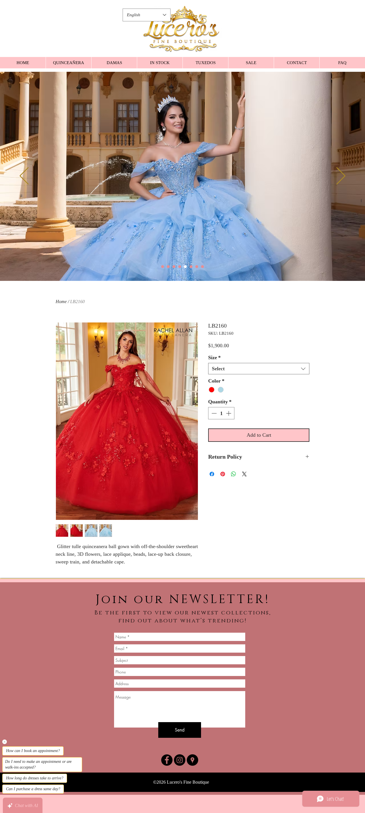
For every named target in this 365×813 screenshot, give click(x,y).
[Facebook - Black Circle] (167, 760)
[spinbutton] (221, 413)
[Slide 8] (202, 266)
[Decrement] (213, 413)
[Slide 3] (174, 266)
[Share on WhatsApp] (233, 474)
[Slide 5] (185, 266)
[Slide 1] (162, 266)
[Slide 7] (196, 266)
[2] (168, 266)
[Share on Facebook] (211, 474)
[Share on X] (244, 474)
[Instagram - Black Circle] (179, 760)
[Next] (340, 176)
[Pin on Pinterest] (222, 474)
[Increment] (229, 413)
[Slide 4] (179, 266)
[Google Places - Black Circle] (192, 760)
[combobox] (258, 368)
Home (61, 301)
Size (214, 357)
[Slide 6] (191, 266)
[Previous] (24, 176)
